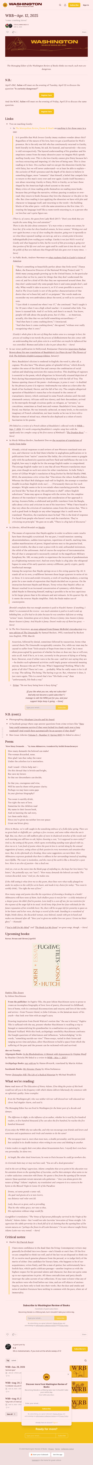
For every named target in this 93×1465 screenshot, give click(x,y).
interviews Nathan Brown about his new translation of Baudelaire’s (47, 350)
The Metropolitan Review (27, 128)
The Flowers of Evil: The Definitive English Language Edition (47, 354)
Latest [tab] (13, 1360)
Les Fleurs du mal (64, 352)
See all (10, 1414)
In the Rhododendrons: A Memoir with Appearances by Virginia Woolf (54, 1054)
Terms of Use (57, 1414)
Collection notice (67, 1449)
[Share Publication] (65, 5)
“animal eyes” (10, 1370)
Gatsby (72, 257)
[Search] (60, 5)
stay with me (30, 1063)
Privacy (51, 1449)
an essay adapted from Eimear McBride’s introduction (56, 629)
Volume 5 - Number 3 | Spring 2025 (45, 735)
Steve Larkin (18, 24)
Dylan (16, 685)
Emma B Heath (46, 128)
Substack (35, 1460)
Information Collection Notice (46, 1416)
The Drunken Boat (75, 432)
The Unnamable (31, 632)
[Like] (7, 32)
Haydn (41, 527)
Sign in (86, 5)
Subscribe (74, 5)
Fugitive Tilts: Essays (14, 992)
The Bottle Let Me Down (46, 927)
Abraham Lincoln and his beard (39, 719)
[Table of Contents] (2, 732)
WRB (79, 425)
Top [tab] (8, 1360)
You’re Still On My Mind (18, 927)
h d (27, 24)
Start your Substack (40, 1454)
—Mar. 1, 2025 (59, 1057)
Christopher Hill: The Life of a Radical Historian (33, 1074)
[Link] (2, 80)
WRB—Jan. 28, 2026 (15, 1367)
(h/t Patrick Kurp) (25, 1242)
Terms (57, 1449)
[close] (68, 1374)
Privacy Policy (63, 1416)
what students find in (58, 257)
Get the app (57, 1454)
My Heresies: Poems (32, 1069)
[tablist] (11, 1360)
